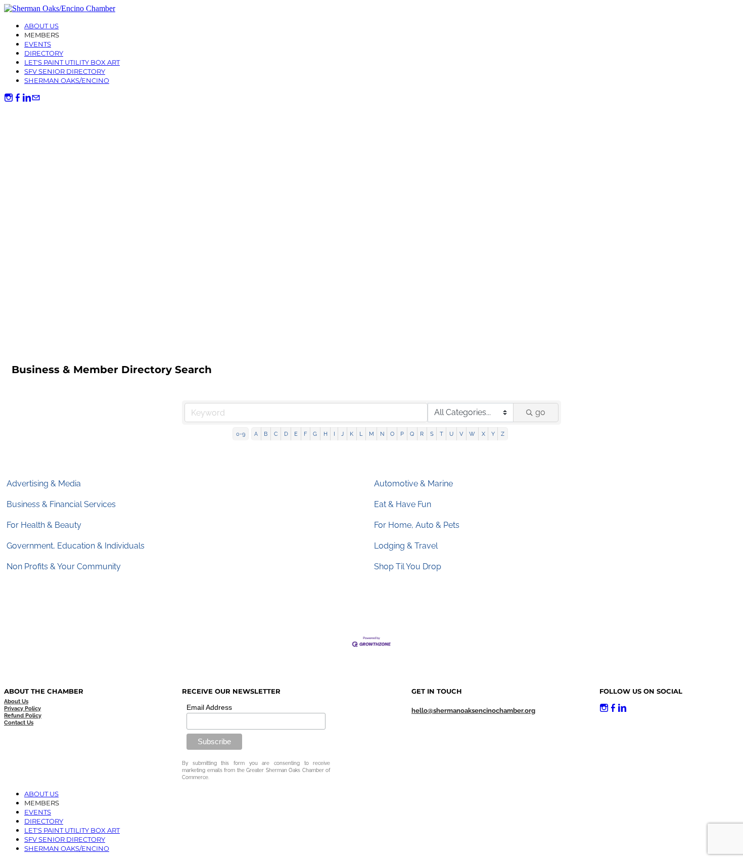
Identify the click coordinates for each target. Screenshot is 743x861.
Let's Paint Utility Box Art (72, 62)
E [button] (296, 433)
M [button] (371, 433)
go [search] (540, 412)
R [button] (422, 433)
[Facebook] (18, 98)
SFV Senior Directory (64, 71)
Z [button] (502, 433)
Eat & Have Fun (402, 504)
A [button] (256, 433)
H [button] (325, 433)
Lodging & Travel (406, 546)
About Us (41, 26)
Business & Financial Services (61, 504)
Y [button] (493, 433)
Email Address (209, 707)
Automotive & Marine (413, 483)
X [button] (483, 433)
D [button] (286, 433)
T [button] (441, 433)
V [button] (461, 433)
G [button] (315, 433)
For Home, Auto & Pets (416, 525)
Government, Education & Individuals (76, 546)
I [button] (334, 433)
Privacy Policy (22, 708)
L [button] (360, 433)
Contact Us (18, 722)
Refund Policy (22, 715)
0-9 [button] (240, 433)
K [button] (351, 433)
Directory (43, 53)
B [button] (265, 433)
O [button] (392, 433)
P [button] (402, 433)
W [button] (472, 433)
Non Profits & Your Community (64, 566)
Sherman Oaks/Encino (66, 80)
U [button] (451, 433)
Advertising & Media (44, 483)
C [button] (276, 433)
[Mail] (36, 98)
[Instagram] (9, 98)
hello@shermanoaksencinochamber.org (473, 710)
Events (37, 44)
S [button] (432, 433)
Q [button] (412, 433)
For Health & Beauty (44, 525)
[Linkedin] (27, 98)
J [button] (342, 433)
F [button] (305, 433)
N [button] (382, 433)
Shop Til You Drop (407, 566)
